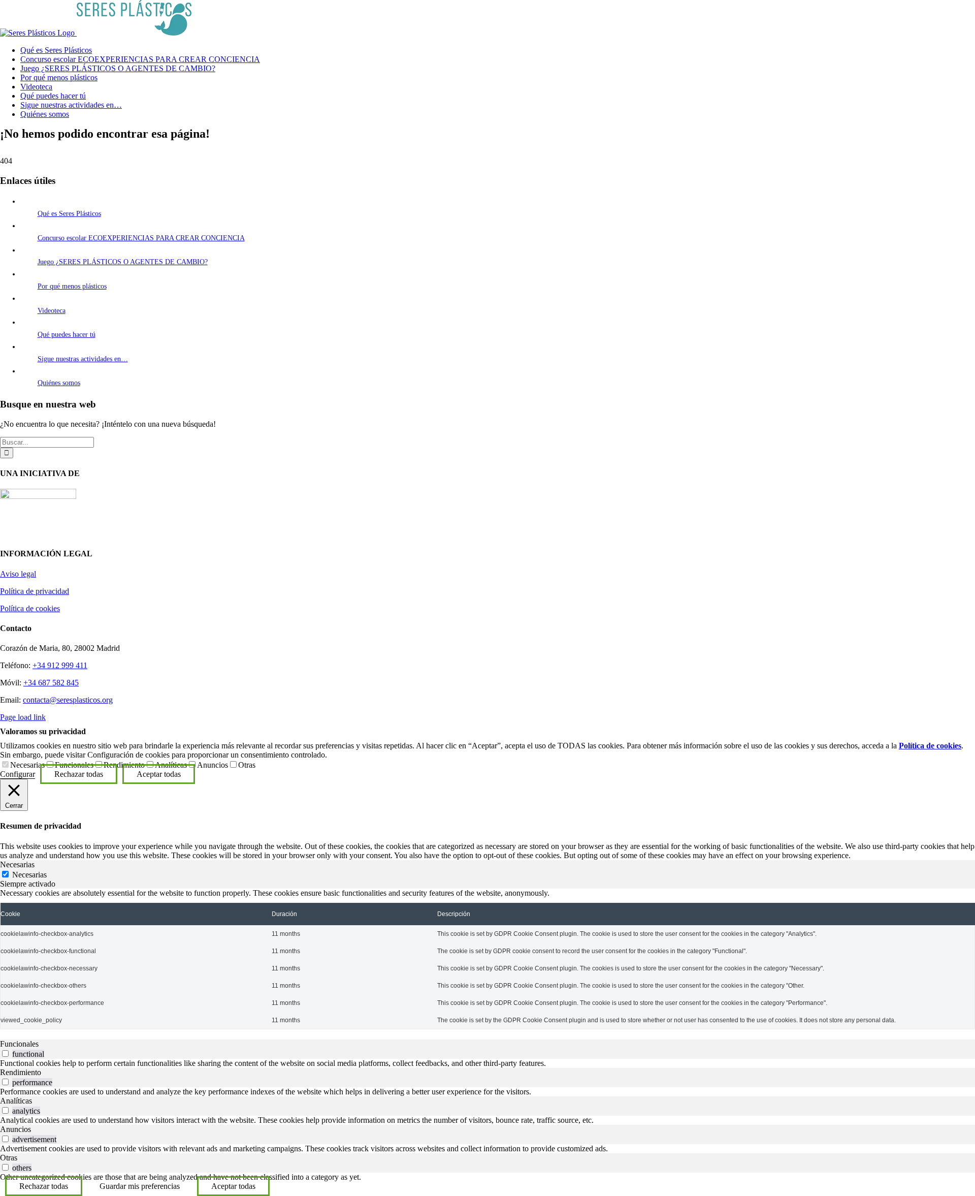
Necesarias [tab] (17, 864)
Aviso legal (18, 574)
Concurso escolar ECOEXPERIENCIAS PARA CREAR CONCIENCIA (141, 238)
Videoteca (52, 310)
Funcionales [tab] (19, 1044)
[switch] (5, 1053)
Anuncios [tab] (15, 1129)
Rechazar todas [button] (78, 774)
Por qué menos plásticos (72, 286)
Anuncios (212, 765)
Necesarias (27, 765)
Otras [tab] (8, 1157)
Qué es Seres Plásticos (69, 213)
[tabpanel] (487, 959)
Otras (246, 765)
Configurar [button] (17, 774)
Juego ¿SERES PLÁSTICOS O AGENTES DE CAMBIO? (123, 262)
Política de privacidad (34, 591)
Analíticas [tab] (16, 1100)
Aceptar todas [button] (159, 774)
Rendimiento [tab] (20, 1072)
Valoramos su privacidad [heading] (43, 731)
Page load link (23, 717)
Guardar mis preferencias (140, 1186)
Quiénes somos (59, 383)
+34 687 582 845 (51, 682)
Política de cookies (30, 608)
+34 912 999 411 (59, 665)
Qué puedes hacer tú (66, 334)
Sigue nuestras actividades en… (83, 359)
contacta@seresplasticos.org (68, 700)
